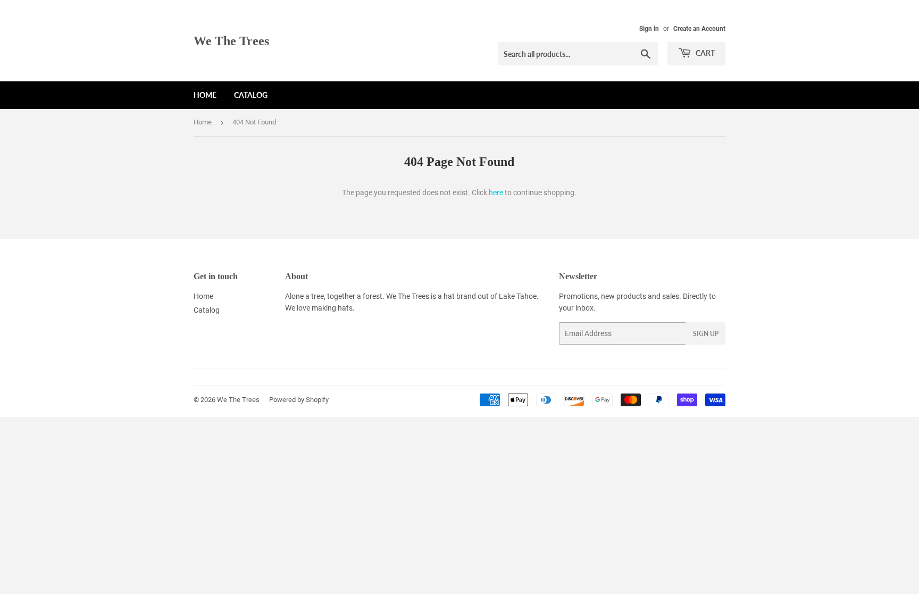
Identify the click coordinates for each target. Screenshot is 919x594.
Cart (704, 52)
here (496, 192)
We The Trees (231, 41)
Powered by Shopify (299, 400)
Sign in (649, 28)
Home (205, 94)
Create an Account (699, 28)
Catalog (251, 94)
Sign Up (706, 334)
